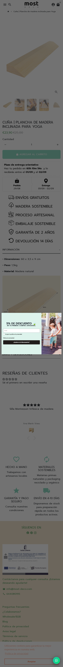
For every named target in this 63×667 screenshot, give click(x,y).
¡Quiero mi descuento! (21, 342)
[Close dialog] (59, 314)
